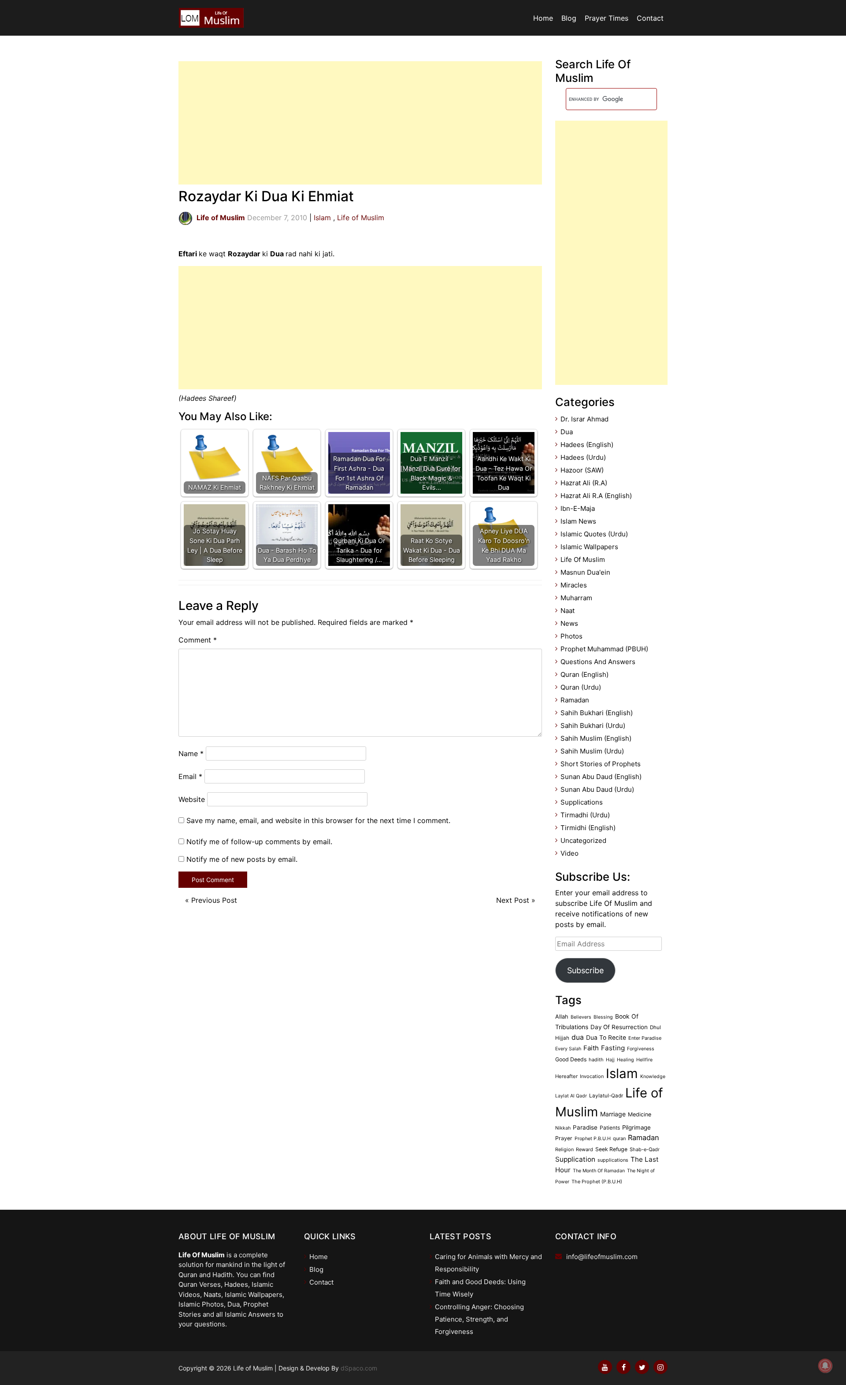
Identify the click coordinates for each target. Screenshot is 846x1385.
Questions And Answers (597, 661)
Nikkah (563, 1128)
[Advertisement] (360, 123)
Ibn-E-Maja (577, 508)
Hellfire (644, 1060)
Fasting (613, 1048)
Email (190, 776)
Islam (322, 217)
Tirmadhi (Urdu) (585, 815)
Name (191, 753)
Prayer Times (606, 18)
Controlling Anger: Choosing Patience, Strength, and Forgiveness (479, 1319)
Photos (571, 636)
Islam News (578, 521)
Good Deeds (570, 1059)
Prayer (563, 1138)
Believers (581, 1017)
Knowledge (652, 1076)
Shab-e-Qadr (645, 1149)
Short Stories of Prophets (600, 764)
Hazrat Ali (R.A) (583, 483)
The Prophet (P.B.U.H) (596, 1181)
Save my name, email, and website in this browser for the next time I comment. (318, 820)
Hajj (610, 1060)
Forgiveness (640, 1049)
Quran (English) (584, 674)
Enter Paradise (644, 1038)
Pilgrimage (636, 1127)
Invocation (592, 1076)
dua (577, 1037)
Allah (561, 1016)
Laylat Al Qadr (571, 1096)
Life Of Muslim (582, 559)
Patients (610, 1127)
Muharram (576, 598)
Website (191, 799)
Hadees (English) (586, 444)
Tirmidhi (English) (588, 828)
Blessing (603, 1017)
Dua (566, 432)
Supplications (581, 802)
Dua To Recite (606, 1037)
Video (569, 853)
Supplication (575, 1159)
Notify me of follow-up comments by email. (259, 841)
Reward (584, 1149)
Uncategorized (583, 840)
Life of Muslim (360, 217)
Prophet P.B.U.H (593, 1138)
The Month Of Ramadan (599, 1171)
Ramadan (574, 700)
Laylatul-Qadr (606, 1096)
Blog (568, 18)
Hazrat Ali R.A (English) (596, 495)
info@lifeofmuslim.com (602, 1256)
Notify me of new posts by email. (241, 859)
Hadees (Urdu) (583, 457)
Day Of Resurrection (619, 1026)
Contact (650, 18)
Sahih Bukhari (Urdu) (592, 725)
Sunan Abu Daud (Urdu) (597, 789)
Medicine (639, 1114)
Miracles (573, 585)
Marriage (613, 1114)
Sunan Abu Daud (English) (601, 776)
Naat (567, 610)
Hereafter (566, 1076)
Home (543, 18)
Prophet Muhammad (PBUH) (604, 649)
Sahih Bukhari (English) (596, 713)
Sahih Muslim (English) (595, 738)
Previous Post (214, 900)
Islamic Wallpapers (589, 547)
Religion (564, 1149)
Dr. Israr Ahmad (584, 419)
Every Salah (568, 1049)
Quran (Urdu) (580, 687)
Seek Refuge (611, 1149)
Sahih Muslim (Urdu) (592, 751)
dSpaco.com (359, 1368)
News (569, 623)
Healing (625, 1060)
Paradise (585, 1127)
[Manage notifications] (825, 1366)
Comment (197, 639)
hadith (596, 1059)
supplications (612, 1160)
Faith (591, 1048)
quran (619, 1138)
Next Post (512, 900)
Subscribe (585, 970)
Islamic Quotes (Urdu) (594, 534)
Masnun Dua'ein (585, 572)
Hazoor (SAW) (582, 470)
